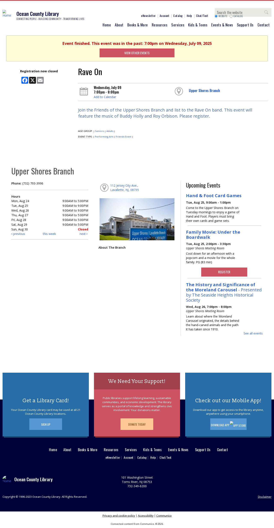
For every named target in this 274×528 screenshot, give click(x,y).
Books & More (137, 24)
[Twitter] (112, 8)
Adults (109, 131)
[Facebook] (99, 8)
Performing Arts (104, 136)
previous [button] (18, 234)
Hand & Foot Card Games (213, 195)
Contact (264, 24)
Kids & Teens (197, 24)
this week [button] (49, 234)
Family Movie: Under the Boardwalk (213, 234)
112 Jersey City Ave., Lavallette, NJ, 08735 (124, 187)
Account (165, 15)
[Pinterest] (119, 8)
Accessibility (145, 515)
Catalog (178, 15)
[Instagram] (106, 8)
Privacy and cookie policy (119, 515)
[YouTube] (125, 8)
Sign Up (45, 424)
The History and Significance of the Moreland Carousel (224, 292)
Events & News (222, 24)
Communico (164, 515)
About (119, 24)
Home (107, 24)
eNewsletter (148, 15)
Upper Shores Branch (204, 90)
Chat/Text (202, 15)
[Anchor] (131, 8)
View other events (137, 52)
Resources (160, 24)
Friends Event (123, 136)
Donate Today (137, 424)
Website (223, 16)
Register (224, 271)
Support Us (245, 24)
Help (189, 15)
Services (177, 24)
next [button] (83, 234)
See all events (253, 333)
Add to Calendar (105, 97)
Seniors (99, 131)
